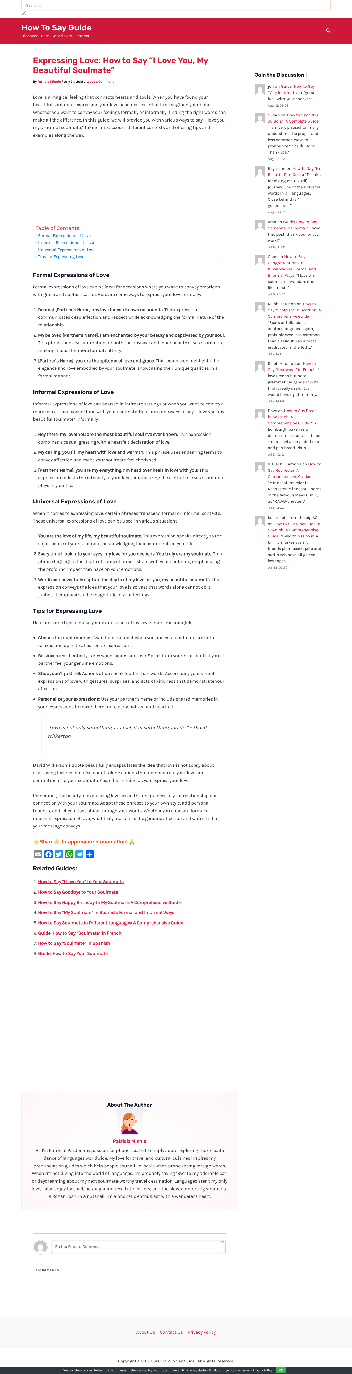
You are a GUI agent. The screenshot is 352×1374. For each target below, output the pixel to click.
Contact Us (171, 1332)
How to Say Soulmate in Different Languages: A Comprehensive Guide (110, 923)
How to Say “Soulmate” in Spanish (74, 943)
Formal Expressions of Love (64, 235)
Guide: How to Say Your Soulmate (73, 953)
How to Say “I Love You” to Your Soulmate (81, 882)
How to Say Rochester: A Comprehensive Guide (294, 470)
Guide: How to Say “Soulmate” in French (79, 933)
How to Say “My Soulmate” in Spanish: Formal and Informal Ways (106, 912)
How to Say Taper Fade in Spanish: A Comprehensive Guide (294, 530)
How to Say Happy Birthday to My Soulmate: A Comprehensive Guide (109, 902)
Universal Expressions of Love (66, 249)
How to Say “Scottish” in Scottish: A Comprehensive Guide (294, 310)
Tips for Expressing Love (61, 256)
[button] (328, 31)
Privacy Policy (202, 1332)
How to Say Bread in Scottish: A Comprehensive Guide (292, 416)
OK (281, 1370)
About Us (145, 1332)
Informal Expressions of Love (66, 242)
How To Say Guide (56, 28)
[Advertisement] (129, 183)
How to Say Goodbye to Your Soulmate (78, 892)
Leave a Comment (100, 81)
